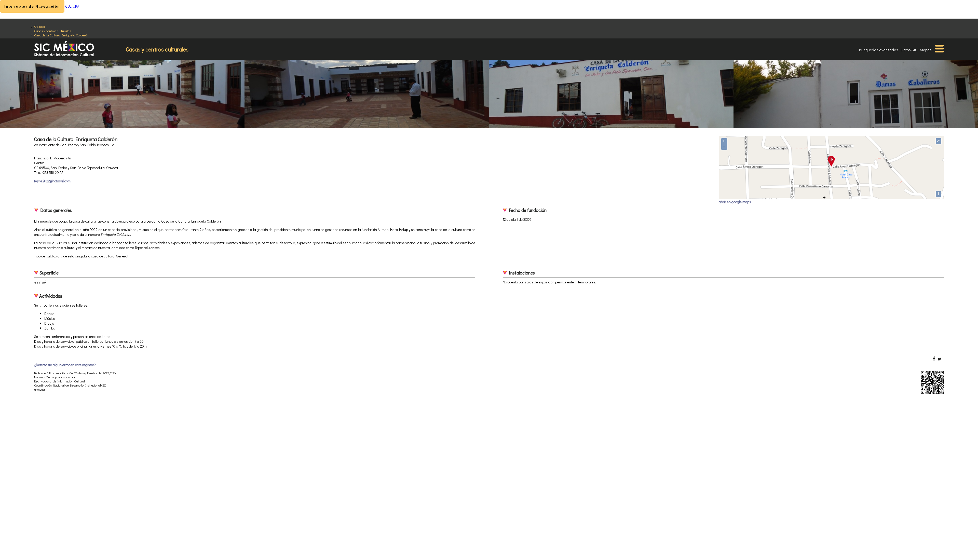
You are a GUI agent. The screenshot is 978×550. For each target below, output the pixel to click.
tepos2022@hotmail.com (52, 180)
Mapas (926, 49)
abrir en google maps (735, 201)
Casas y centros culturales (52, 31)
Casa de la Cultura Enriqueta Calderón (61, 35)
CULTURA (72, 6)
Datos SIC (909, 49)
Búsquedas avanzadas (878, 49)
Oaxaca (39, 26)
